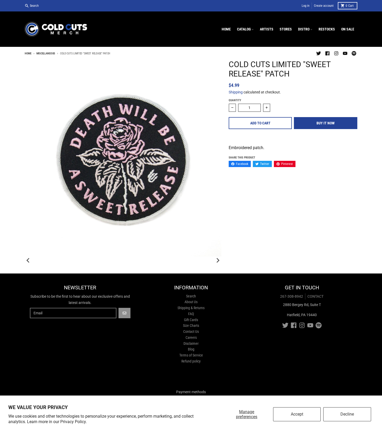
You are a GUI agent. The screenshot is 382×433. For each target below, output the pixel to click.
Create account (324, 6)
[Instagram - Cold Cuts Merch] (336, 53)
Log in (305, 6)
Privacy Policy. (73, 421)
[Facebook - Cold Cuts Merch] (327, 53)
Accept (297, 414)
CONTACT (315, 296)
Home (28, 53)
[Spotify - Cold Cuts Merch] (354, 53)
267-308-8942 (291, 296)
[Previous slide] (28, 260)
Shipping (236, 92)
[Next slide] (217, 260)
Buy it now (326, 123)
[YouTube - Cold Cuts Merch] (345, 53)
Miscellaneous (45, 53)
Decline (347, 414)
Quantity (235, 100)
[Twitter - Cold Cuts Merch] (318, 53)
